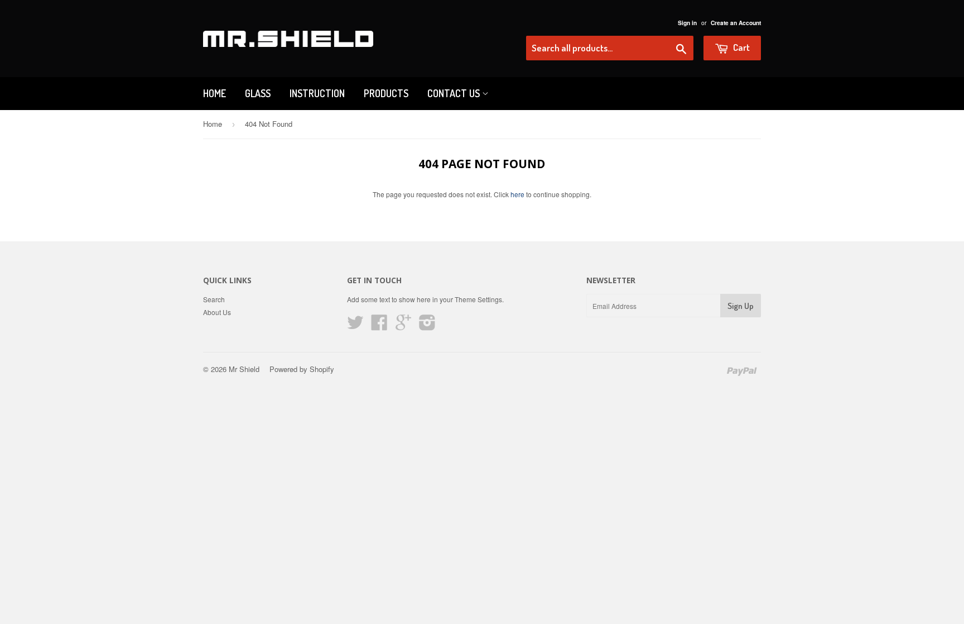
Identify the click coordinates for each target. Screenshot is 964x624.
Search (214, 299)
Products (386, 93)
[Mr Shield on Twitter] (355, 326)
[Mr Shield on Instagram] (427, 326)
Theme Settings (478, 299)
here (517, 194)
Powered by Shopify (301, 369)
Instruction (317, 93)
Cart (740, 47)
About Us (217, 312)
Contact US (454, 93)
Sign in (687, 23)
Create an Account (736, 23)
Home (214, 93)
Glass (258, 93)
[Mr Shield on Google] (403, 326)
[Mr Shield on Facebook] (379, 326)
